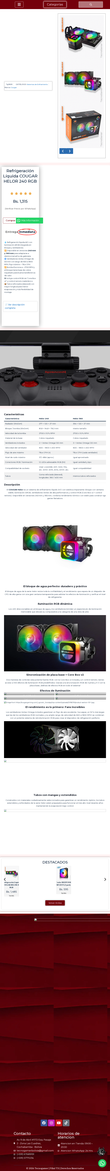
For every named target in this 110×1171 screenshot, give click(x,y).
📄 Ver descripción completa (15, 306)
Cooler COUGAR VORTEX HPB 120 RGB (63, 884)
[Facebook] (44, 1123)
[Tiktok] (66, 1123)
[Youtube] (58, 1123)
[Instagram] (51, 1123)
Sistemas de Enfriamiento (37, 84)
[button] (5, 879)
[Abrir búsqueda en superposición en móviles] (90, 4)
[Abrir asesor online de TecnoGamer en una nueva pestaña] (101, 1151)
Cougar (14, 87)
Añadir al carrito (10, 221)
